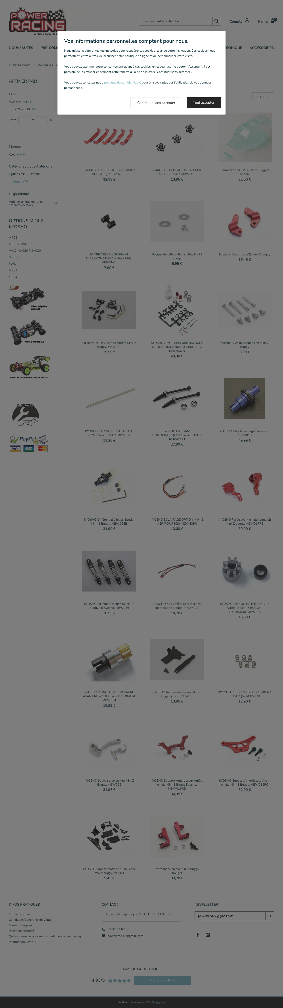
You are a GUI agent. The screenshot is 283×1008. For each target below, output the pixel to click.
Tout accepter (204, 102)
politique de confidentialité (122, 82)
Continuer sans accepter (156, 102)
